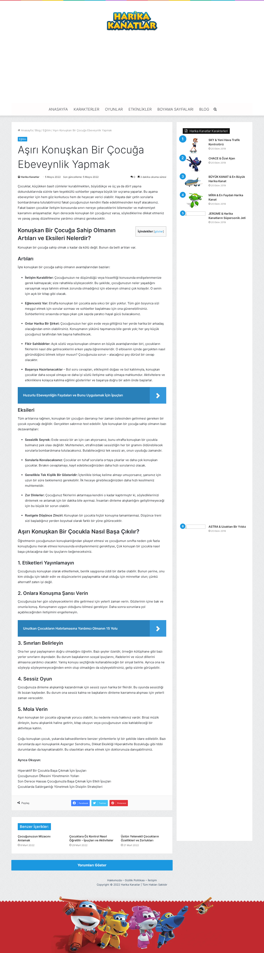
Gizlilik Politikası (135, 880)
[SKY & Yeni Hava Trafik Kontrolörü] (194, 145)
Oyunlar (114, 109)
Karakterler (86, 109)
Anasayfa (58, 109)
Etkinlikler (140, 109)
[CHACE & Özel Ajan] (194, 164)
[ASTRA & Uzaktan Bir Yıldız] (194, 680)
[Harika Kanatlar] (132, 20)
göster (159, 231)
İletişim (152, 880)
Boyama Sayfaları (175, 109)
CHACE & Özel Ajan (222, 158)
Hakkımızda (114, 880)
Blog (204, 109)
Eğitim (47, 130)
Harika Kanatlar (30, 176)
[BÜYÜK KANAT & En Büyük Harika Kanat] (194, 182)
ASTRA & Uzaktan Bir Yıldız (227, 526)
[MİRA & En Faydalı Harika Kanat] (194, 201)
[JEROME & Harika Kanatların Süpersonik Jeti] (194, 367)
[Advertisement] (132, 67)
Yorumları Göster (92, 865)
